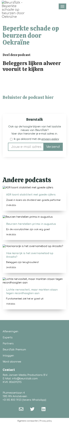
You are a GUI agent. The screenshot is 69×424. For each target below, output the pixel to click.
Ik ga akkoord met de (36, 139)
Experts (8, 337)
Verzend (53, 147)
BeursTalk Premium (14, 349)
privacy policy (50, 139)
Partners (8, 343)
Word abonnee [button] (12, 361)
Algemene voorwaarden (27, 421)
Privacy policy (46, 421)
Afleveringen (10, 331)
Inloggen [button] (8, 355)
